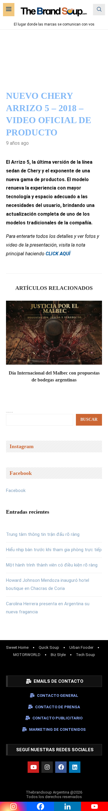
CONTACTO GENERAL (57, 695)
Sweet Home (17, 647)
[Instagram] (47, 767)
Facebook (16, 490)
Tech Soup (85, 654)
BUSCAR (89, 419)
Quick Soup (49, 647)
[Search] (99, 9)
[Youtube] (33, 767)
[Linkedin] (74, 767)
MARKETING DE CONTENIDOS (57, 729)
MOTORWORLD (26, 654)
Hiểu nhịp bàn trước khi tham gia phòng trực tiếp (54, 549)
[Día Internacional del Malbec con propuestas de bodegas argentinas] (54, 333)
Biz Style (58, 654)
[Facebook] (61, 767)
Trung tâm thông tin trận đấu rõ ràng (43, 534)
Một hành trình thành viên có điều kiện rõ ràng (52, 565)
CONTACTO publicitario (57, 718)
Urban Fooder (81, 647)
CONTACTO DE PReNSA (57, 707)
